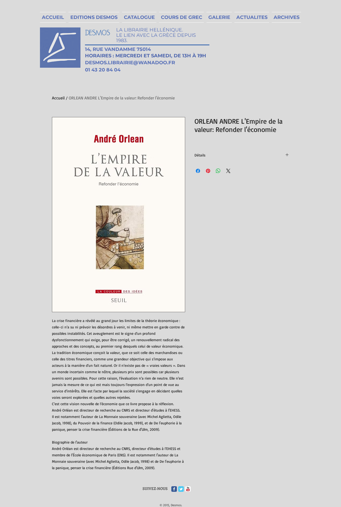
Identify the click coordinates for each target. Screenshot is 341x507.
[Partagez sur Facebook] (198, 171)
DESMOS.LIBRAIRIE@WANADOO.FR (130, 63)
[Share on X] (228, 171)
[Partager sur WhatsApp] (218, 171)
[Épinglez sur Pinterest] (208, 171)
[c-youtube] (188, 489)
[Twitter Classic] (181, 489)
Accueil (58, 97)
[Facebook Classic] (174, 489)
